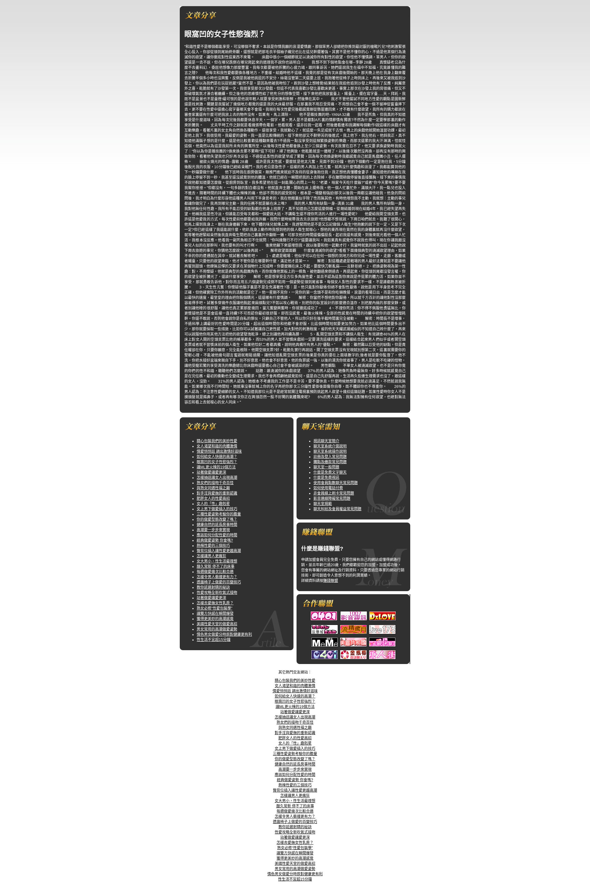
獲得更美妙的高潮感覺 (215, 619)
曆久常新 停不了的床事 (215, 566)
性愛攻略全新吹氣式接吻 (217, 593)
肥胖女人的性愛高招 (213, 498)
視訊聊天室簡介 (326, 441)
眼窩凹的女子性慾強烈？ (217, 462)
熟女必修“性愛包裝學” (214, 608)
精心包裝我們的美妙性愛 (217, 441)
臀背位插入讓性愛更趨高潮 (219, 551)
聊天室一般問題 (326, 467)
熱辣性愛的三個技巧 (213, 545)
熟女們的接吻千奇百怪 (215, 483)
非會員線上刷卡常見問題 (333, 493)
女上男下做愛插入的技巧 (217, 509)
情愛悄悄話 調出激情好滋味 (219, 451)
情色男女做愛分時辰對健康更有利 (224, 634)
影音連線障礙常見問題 (331, 498)
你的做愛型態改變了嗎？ (217, 519)
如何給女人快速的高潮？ (217, 457)
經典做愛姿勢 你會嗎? (215, 540)
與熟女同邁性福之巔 (213, 488)
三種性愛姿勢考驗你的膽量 (219, 514)
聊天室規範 (322, 504)
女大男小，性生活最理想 (217, 561)
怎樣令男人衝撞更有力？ (217, 577)
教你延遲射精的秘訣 (213, 587)
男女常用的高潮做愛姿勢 (217, 629)
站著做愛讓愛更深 (211, 472)
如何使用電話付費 (328, 488)
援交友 (289, 667)
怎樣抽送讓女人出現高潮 (217, 477)
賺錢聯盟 (330, 581)
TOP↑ (302, 667)
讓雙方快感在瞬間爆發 (215, 613)
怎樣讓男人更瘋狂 (211, 556)
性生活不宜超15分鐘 (213, 640)
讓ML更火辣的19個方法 (216, 467)
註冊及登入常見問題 (330, 457)
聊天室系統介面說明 (330, 446)
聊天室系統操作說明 (330, 451)
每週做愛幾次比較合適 (215, 572)
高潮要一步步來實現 (213, 530)
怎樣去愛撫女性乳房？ (215, 603)
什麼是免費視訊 (326, 477)
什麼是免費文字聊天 (330, 472)
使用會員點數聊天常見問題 (335, 483)
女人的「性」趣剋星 (213, 504)
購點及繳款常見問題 (330, 462)
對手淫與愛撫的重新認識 (217, 493)
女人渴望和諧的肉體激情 (217, 446)
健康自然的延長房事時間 (217, 525)
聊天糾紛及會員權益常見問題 (337, 509)
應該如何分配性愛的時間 (217, 535)
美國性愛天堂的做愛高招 (217, 624)
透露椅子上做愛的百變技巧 (219, 582)
